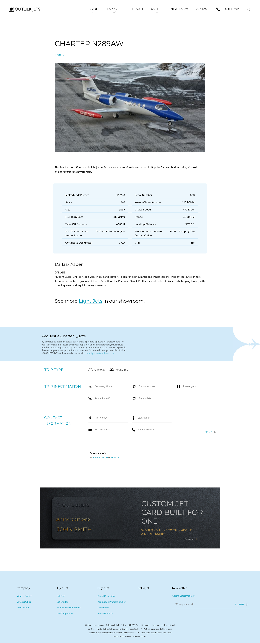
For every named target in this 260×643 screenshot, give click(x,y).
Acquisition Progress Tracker (111, 603)
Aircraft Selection (106, 597)
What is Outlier (24, 597)
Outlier (157, 9)
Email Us (115, 458)
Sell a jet (136, 9)
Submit (239, 605)
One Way (99, 370)
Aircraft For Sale (105, 614)
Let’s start (187, 540)
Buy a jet (114, 9)
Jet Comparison (65, 614)
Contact (202, 9)
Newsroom (179, 9)
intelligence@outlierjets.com (101, 354)
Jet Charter (62, 603)
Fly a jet (93, 9)
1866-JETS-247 (100, 458)
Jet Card (61, 597)
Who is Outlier (24, 603)
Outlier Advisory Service (69, 609)
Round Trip (122, 370)
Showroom (103, 609)
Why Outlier (23, 609)
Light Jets (90, 302)
